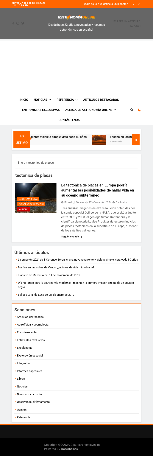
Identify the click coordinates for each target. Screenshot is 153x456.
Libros (21, 378)
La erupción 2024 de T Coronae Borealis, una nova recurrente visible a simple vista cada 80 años (78, 259)
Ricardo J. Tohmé (74, 202)
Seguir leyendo (70, 236)
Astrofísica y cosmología (33, 324)
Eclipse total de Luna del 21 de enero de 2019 (46, 294)
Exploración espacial (31, 204)
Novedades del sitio (29, 394)
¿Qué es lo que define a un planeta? (106, 4)
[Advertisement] (76, 67)
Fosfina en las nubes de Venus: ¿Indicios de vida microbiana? (56, 267)
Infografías (23, 363)
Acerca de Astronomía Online (88, 110)
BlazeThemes (69, 448)
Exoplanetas (24, 347)
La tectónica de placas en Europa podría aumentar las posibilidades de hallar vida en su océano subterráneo (97, 190)
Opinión (21, 409)
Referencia (65, 100)
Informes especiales (29, 371)
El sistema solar (28, 199)
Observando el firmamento (33, 402)
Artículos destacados (101, 100)
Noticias (40, 100)
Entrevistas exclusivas (41, 110)
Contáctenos (69, 120)
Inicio (23, 100)
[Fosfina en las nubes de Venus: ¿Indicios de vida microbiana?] (95, 142)
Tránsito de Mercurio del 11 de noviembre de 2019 (49, 275)
